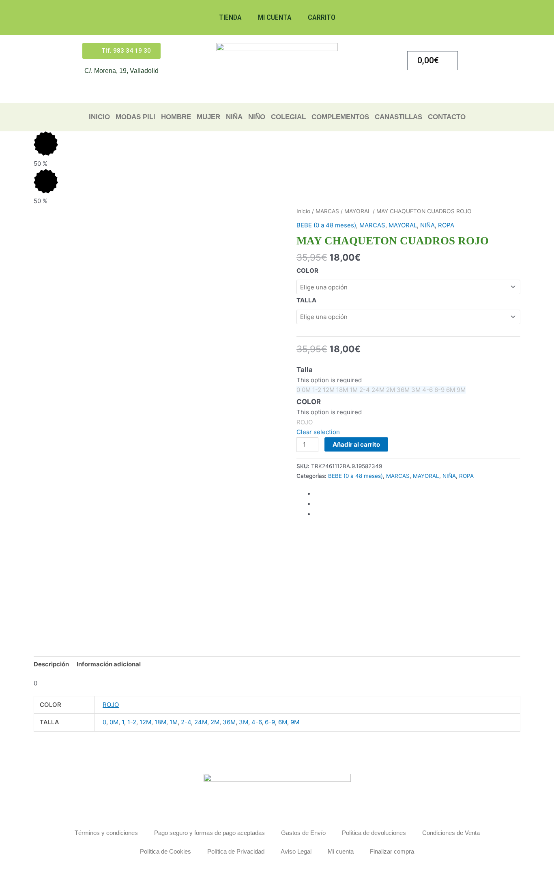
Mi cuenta (275, 17)
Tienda (230, 17)
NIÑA (427, 225)
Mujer (208, 117)
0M (114, 722)
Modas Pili (135, 117)
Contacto (447, 117)
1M (174, 722)
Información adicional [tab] (109, 664)
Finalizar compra (392, 851)
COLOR (307, 270)
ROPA (446, 225)
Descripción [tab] (51, 664)
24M (200, 722)
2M (214, 722)
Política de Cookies (165, 851)
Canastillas (398, 117)
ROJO (111, 704)
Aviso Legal (296, 851)
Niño (256, 117)
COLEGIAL (288, 117)
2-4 (186, 722)
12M (145, 722)
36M (229, 722)
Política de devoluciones (374, 832)
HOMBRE (176, 117)
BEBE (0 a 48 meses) (326, 225)
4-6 (256, 722)
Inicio (99, 117)
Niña (234, 117)
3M (243, 722)
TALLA (306, 300)
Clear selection (318, 432)
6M (282, 722)
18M (160, 722)
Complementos (340, 117)
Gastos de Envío (303, 832)
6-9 (270, 722)
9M (294, 722)
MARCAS (327, 211)
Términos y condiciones (106, 832)
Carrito (321, 17)
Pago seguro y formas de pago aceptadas (209, 832)
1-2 (131, 722)
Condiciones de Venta (451, 832)
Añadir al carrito (356, 444)
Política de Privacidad (235, 851)
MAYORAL (357, 211)
